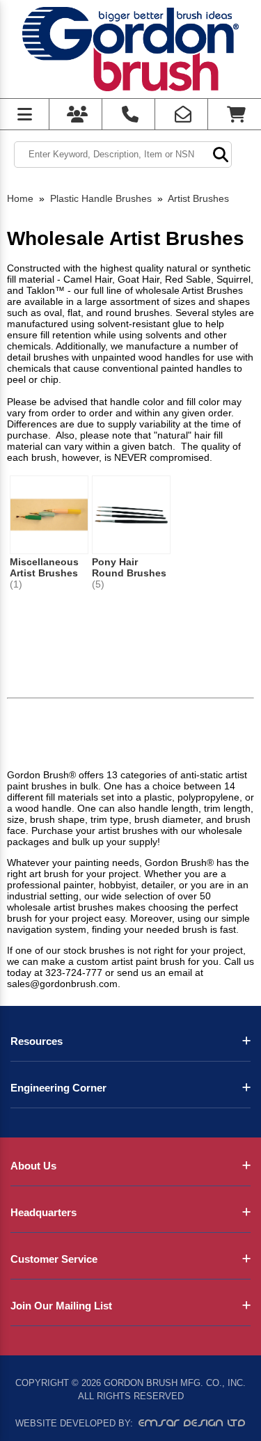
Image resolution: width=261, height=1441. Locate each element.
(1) (16, 584)
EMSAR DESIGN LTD (192, 1423)
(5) (98, 584)
